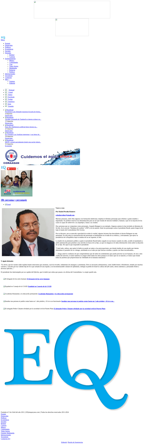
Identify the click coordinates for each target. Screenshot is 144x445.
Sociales (8, 51)
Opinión (3, 433)
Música (11, 60)
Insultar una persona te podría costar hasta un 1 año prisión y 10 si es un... (87, 301)
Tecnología (8, 76)
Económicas (9, 49)
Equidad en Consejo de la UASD (39, 286)
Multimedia (13, 68)
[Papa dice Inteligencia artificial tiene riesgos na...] (9, 125)
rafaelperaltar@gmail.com (65, 215)
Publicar (12, 72)
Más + (7, 79)
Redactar (12, 70)
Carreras (12, 57)
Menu (3, 40)
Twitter (10, 99)
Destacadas (9, 45)
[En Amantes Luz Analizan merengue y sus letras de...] (9, 132)
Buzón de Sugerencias (75, 442)
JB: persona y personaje (14, 200)
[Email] (8, 204)
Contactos (8, 77)
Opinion (12, 81)
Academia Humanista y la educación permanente (55, 294)
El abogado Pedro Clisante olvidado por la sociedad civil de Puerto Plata (79, 309)
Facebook (10, 97)
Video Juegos (13, 66)
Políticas (8, 47)
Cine (10, 64)
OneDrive (11, 102)
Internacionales (10, 74)
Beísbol (11, 55)
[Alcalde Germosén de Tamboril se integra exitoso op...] (9, 117)
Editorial (12, 83)
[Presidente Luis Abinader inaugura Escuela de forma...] (9, 110)
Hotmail (11, 90)
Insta (9, 104)
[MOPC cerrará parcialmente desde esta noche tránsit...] (9, 140)
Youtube (11, 106)
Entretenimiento (10, 59)
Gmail (10, 92)
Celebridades (13, 62)
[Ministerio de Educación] (16, 196)
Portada (7, 43)
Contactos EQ (5, 439)
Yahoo (10, 95)
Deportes (8, 53)
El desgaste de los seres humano (38, 279)
